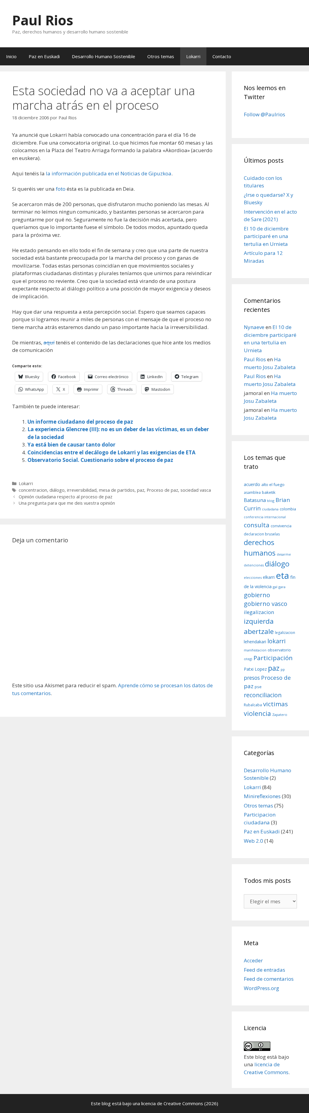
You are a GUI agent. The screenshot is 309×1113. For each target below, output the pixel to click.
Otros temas (160, 56)
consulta (256, 525)
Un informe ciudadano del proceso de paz (80, 421)
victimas (275, 704)
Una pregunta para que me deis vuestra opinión (67, 503)
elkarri (269, 577)
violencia (257, 713)
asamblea (252, 492)
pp (283, 669)
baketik (269, 492)
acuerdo (252, 484)
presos (252, 677)
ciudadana (270, 509)
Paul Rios (42, 20)
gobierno (257, 595)
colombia (288, 509)
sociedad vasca (195, 490)
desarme (284, 554)
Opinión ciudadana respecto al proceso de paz (65, 497)
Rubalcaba (253, 704)
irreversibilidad (82, 490)
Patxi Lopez (255, 669)
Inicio (11, 56)
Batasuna (255, 500)
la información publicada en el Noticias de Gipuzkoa (108, 173)
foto (60, 188)
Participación (273, 658)
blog (270, 500)
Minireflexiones (262, 796)
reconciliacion (263, 695)
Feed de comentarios (269, 978)
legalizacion (285, 632)
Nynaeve (254, 327)
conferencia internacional (265, 517)
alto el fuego (273, 484)
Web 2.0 (253, 840)
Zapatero (279, 714)
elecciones (253, 577)
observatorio (279, 650)
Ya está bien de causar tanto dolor (71, 444)
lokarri (276, 641)
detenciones (254, 565)
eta (282, 575)
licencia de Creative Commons (172, 1103)
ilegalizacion (259, 612)
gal (275, 587)
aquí (49, 342)
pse (258, 686)
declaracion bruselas (262, 534)
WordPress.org (261, 988)
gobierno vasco (265, 604)
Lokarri (193, 56)
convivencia (281, 525)
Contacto (221, 56)
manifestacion (255, 650)
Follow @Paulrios (264, 114)
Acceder (253, 960)
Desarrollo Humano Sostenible (103, 56)
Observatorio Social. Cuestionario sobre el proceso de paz (100, 459)
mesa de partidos (117, 490)
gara (282, 587)
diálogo (57, 490)
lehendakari (255, 641)
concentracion (33, 490)
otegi (248, 659)
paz (140, 490)
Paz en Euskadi (44, 56)
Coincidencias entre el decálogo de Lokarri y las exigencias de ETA (111, 452)
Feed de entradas (264, 969)
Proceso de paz (162, 490)
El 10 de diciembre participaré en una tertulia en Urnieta (266, 236)
